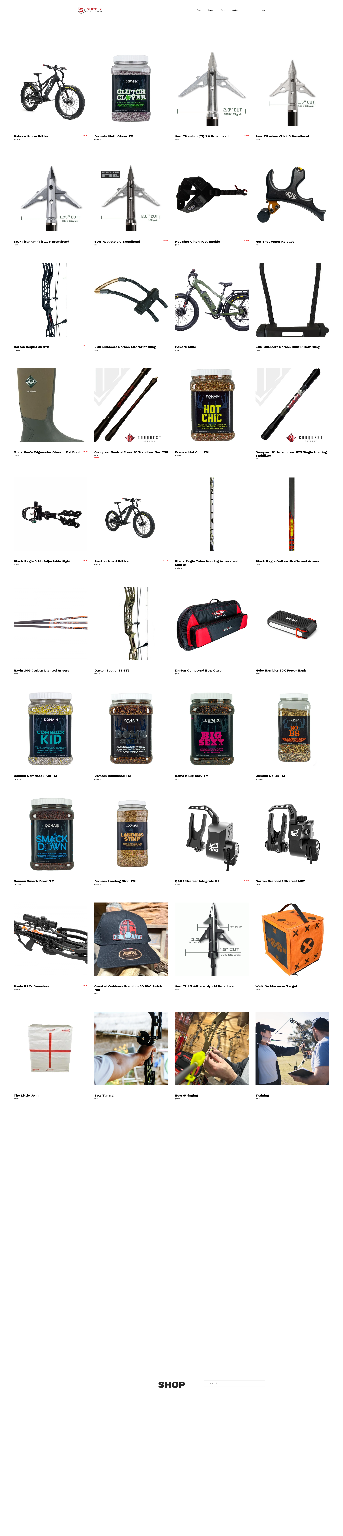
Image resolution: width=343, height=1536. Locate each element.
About (223, 10)
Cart (263, 10)
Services (211, 10)
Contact (235, 10)
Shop (199, 10)
